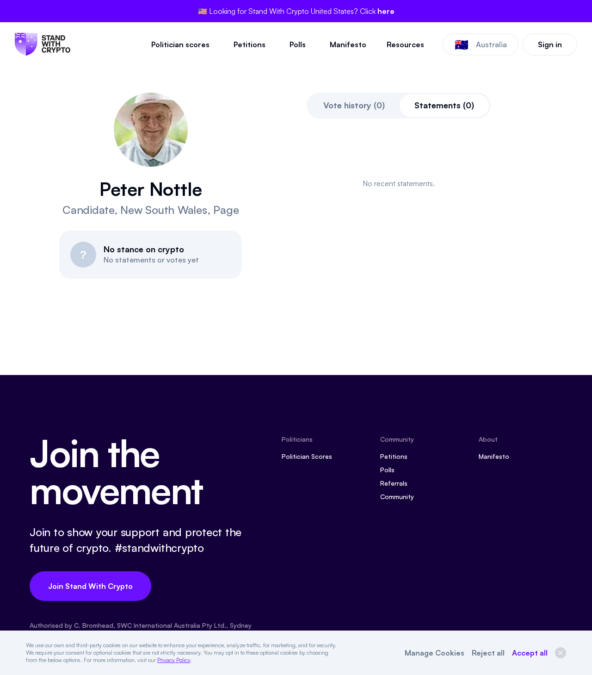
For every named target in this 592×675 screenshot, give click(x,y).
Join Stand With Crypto (90, 586)
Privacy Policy (173, 659)
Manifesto (348, 44)
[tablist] (399, 106)
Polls (298, 44)
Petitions (249, 44)
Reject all (488, 652)
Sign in (550, 44)
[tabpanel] (398, 183)
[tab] (354, 105)
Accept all (530, 652)
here (386, 11)
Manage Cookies (434, 652)
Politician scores (180, 44)
